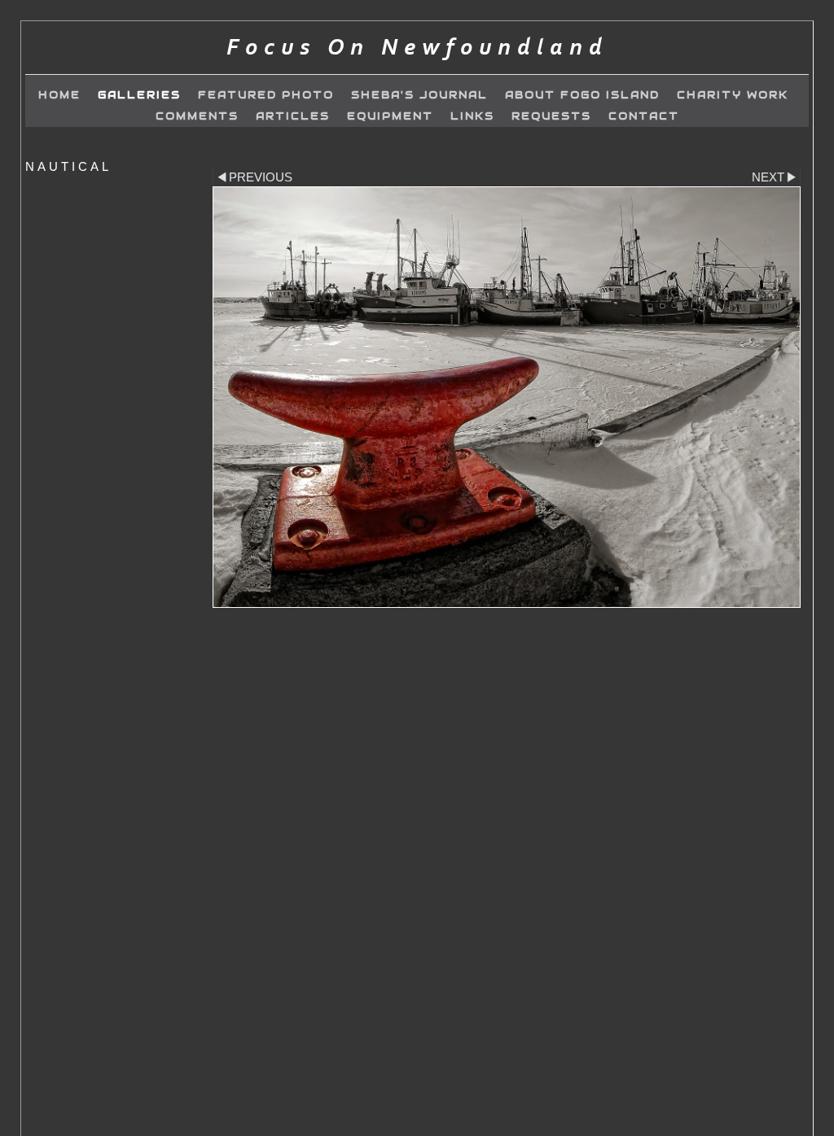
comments (197, 116)
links (472, 116)
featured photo (266, 95)
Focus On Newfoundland (417, 47)
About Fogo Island (582, 95)
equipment (390, 116)
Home (59, 95)
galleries (139, 95)
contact (643, 116)
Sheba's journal (419, 95)
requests (551, 116)
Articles (293, 116)
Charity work (732, 95)
